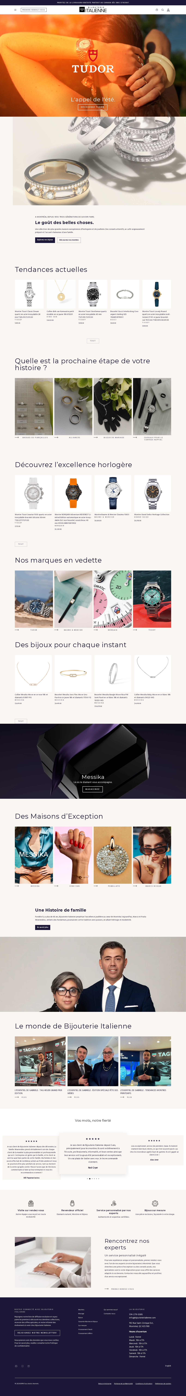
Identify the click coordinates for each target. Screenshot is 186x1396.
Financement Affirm (85, 1333)
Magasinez (93, 789)
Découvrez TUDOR (92, 107)
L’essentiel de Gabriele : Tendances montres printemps (143, 1092)
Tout (93, 341)
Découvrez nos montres (69, 240)
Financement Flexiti (85, 1329)
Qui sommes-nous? (111, 1309)
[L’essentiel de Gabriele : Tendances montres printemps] (145, 1061)
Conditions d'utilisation (143, 1383)
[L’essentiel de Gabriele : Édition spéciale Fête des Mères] (93, 1061)
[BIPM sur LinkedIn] (28, 1366)
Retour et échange (104, 1383)
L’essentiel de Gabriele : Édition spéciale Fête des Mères (93, 1092)
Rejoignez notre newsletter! (37, 1332)
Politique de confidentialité (123, 1383)
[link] (31, 1209)
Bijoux (80, 1317)
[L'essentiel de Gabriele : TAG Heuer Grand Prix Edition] (40, 1061)
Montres (81, 1309)
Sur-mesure (82, 1325)
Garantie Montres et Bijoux (88, 1321)
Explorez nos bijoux (45, 239)
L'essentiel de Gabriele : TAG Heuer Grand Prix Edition (38, 1092)
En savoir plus (42, 927)
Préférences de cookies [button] (163, 1383)
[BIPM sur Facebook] (16, 1366)
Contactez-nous (109, 1313)
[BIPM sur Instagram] (22, 1366)
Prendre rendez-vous (33, 10)
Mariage (81, 1313)
